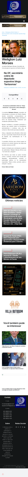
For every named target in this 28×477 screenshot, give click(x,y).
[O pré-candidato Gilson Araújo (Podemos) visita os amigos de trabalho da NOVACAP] (14, 374)
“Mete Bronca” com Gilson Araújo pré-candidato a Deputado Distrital (13, 346)
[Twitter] (22, 427)
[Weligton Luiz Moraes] (14, 40)
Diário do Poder (10, 167)
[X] (9, 99)
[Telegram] (17, 99)
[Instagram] (16, 427)
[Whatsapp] (18, 427)
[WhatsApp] (13, 99)
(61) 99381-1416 (7, 416)
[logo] (14, 1)
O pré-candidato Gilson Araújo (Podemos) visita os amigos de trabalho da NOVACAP (13, 389)
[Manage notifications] (3, 474)
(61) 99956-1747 (7, 413)
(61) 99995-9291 (7, 411)
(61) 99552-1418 (7, 415)
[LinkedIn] (24, 427)
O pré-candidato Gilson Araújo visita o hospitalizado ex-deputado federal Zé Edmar (12, 368)
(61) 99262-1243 (7, 418)
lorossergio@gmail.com (7, 403)
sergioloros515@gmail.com (7, 405)
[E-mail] (21, 99)
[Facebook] (4, 99)
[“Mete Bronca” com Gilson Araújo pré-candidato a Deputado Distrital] (14, 332)
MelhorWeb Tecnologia (20, 466)
